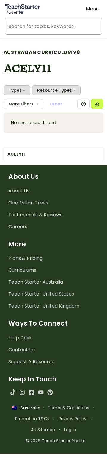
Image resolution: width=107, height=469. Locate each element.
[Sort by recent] (83, 104)
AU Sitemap (43, 430)
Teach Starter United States (41, 294)
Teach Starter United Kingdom (43, 305)
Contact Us (21, 349)
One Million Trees (28, 202)
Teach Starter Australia (35, 282)
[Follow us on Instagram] (22, 392)
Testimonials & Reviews (35, 214)
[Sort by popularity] (97, 104)
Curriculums (22, 270)
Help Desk (20, 337)
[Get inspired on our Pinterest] (50, 392)
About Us (18, 190)
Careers (17, 226)
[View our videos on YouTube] (40, 392)
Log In (70, 430)
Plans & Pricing (25, 258)
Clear (56, 104)
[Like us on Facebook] (31, 392)
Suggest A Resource (31, 361)
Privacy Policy (72, 419)
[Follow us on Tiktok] (13, 392)
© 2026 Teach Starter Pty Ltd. (56, 441)
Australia (29, 408)
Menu (92, 8)
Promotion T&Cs (32, 419)
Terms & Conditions (68, 408)
